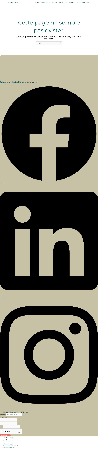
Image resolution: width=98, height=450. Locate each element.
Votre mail (3, 414)
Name (1, 426)
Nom (18, 423)
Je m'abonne (5, 435)
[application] (49, 2)
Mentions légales (7, 437)
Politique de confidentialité (10, 439)
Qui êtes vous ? (4, 417)
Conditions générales (9, 440)
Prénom (19, 419)
